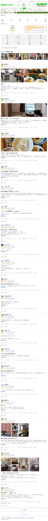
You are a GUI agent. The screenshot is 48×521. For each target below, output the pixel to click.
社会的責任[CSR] (17, 517)
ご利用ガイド (21, 1)
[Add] (45, 15)
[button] (4, 56)
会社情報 (3, 517)
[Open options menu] (46, 64)
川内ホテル (3, 15)
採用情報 (23, 517)
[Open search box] (2, 47)
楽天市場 (38, 1)
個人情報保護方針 (9, 517)
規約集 (27, 517)
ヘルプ (16, 1)
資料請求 (32, 517)
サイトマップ (26, 1)
